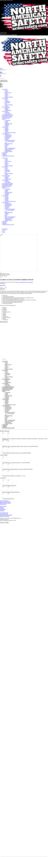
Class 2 (6, 90)
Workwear (4, 154)
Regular (6, 128)
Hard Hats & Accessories (10, 140)
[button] (1, 68)
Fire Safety (7, 138)
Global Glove (2, 283)
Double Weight (8, 110)
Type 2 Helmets (11, 141)
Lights (6, 145)
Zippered (7, 108)
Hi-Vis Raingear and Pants (7, 114)
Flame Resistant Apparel (7, 115)
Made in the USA (6, 118)
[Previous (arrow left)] (2, 428)
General (6, 122)
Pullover (6, 109)
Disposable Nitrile (8, 123)
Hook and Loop (8, 92)
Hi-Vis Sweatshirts (6, 107)
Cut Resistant (7, 120)
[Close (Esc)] (43, 1)
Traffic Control (8, 150)
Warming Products (8, 151)
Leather (6, 121)
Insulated (7, 125)
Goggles (6, 131)
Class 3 (6, 91)
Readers (6, 130)
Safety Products (5, 133)
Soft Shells (7, 112)
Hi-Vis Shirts (5, 98)
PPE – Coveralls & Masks (10, 148)
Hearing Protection (8, 143)
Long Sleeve (7, 102)
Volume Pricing (3, 34)
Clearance (4, 153)
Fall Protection (8, 136)
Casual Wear (5, 152)
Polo (6, 103)
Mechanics (7, 124)
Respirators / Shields (9, 149)
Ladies (6, 95)
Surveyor (7, 94)
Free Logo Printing (12, 34)
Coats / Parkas (8, 113)
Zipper (6, 93)
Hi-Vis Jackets (5, 111)
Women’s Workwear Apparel (8, 155)
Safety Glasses (5, 127)
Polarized (7, 129)
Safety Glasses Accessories (10, 132)
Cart (3, 231)
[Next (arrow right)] (46, 428)
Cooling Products (8, 135)
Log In (3, 232)
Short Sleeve (7, 101)
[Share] (41, 1)
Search (1, 69)
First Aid (6, 139)
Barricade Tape (8, 134)
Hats (6, 142)
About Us (4, 229)
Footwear (7, 144)
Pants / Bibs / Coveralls (7, 117)
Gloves (3, 119)
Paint (6, 146)
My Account (4, 228)
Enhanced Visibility (9, 97)
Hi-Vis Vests (4, 89)
